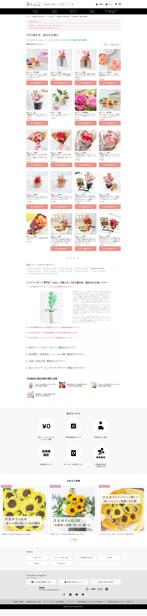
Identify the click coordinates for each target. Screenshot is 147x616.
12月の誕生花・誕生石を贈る (50, 273)
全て (27, 40)
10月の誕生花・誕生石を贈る (98, 271)
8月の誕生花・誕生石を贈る (65, 271)
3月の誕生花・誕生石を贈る (65, 268)
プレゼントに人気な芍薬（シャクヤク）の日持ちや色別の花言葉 (109, 385)
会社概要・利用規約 (18, 601)
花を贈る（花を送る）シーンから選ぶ (42, 40)
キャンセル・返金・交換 (61, 557)
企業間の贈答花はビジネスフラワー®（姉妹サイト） (91, 601)
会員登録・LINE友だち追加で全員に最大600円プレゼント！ (45, 28)
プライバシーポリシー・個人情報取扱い (53, 601)
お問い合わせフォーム (74, 582)
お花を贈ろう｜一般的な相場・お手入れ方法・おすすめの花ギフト (45, 394)
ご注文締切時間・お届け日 (86, 557)
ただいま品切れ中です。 (37, 83)
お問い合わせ (61, 563)
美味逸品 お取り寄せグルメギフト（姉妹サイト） (121, 601)
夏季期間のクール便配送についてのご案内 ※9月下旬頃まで (45, 25)
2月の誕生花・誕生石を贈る (50, 268)
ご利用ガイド (37, 563)
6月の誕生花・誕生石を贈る (34, 271)
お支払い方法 (37, 557)
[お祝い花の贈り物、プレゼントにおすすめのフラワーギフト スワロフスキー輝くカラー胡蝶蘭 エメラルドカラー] (51, 307)
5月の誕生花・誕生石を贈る (78, 40)
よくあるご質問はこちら (42, 582)
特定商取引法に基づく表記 (33, 601)
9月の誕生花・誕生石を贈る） (81, 271)
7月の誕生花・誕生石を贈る (50, 271)
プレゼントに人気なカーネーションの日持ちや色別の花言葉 (45, 385)
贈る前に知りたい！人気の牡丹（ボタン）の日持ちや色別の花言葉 (77, 385)
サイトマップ (70, 601)
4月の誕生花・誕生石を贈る (81, 268)
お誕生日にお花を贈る (61, 40)
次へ (78, 258)
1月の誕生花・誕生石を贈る (34, 268)
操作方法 (110, 557)
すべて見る (73, 539)
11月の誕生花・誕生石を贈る (34, 273)
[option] (24, 510)
